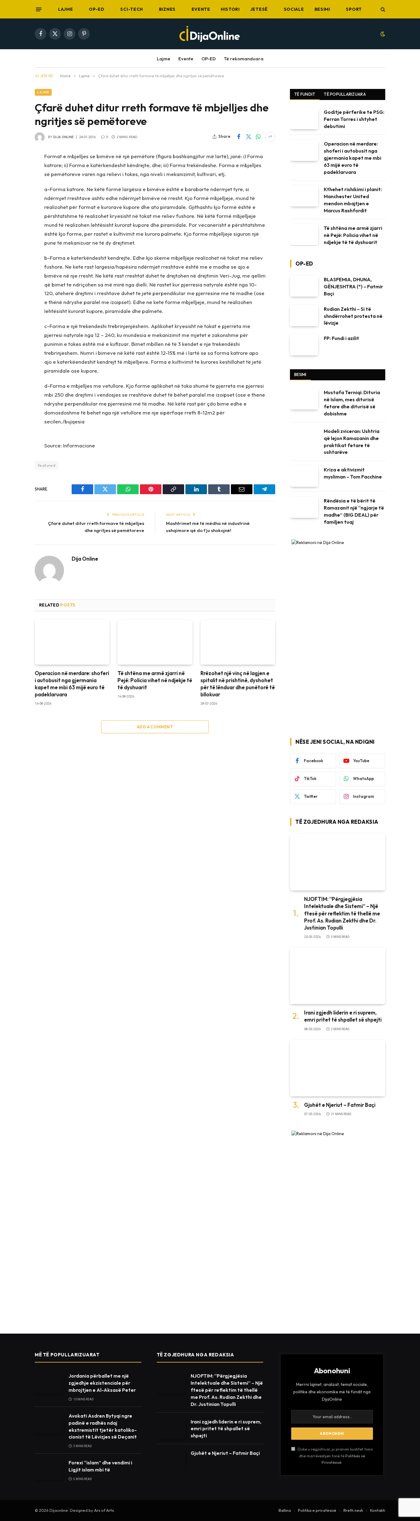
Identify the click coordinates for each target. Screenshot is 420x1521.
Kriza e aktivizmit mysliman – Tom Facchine (353, 473)
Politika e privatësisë (317, 1510)
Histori (230, 9)
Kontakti (377, 1510)
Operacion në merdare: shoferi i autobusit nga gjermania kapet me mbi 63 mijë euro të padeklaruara (72, 684)
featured (46, 465)
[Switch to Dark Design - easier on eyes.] (382, 33)
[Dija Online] (210, 34)
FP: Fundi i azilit (341, 338)
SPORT (354, 9)
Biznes (167, 9)
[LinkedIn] (13, 220)
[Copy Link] (13, 235)
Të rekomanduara (243, 59)
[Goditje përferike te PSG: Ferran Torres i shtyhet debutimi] (304, 118)
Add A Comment (155, 726)
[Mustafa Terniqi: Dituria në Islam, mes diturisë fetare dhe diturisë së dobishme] (304, 399)
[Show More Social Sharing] (270, 137)
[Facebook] (13, 172)
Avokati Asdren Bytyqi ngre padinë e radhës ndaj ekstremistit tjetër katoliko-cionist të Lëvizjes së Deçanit (103, 1426)
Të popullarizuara (345, 94)
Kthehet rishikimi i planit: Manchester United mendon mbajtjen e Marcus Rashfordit (353, 200)
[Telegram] (13, 282)
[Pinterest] (13, 251)
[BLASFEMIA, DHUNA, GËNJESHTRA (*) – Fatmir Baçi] (304, 286)
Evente (201, 9)
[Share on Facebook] (238, 137)
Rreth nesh (353, 1510)
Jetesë (259, 9)
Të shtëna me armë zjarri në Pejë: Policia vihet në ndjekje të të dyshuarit (154, 680)
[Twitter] (13, 188)
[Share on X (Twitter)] (248, 137)
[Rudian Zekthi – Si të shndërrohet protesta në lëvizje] (304, 315)
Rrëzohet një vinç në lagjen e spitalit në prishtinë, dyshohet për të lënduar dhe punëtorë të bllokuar (237, 684)
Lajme (65, 9)
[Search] (382, 9)
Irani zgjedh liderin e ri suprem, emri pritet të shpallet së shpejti (343, 1016)
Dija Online (63, 137)
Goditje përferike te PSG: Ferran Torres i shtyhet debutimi (354, 119)
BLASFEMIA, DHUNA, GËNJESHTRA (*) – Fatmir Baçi (353, 286)
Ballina (285, 1510)
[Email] (13, 267)
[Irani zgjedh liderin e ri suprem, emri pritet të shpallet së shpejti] (337, 975)
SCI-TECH (131, 9)
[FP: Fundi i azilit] (304, 344)
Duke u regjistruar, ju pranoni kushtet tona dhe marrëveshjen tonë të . (335, 1456)
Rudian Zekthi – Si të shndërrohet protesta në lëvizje (353, 316)
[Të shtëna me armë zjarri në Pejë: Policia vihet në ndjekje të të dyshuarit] (154, 642)
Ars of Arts (104, 1510)
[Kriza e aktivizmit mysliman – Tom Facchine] (304, 476)
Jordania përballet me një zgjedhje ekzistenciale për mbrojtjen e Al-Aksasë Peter (102, 1383)
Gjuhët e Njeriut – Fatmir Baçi (339, 1105)
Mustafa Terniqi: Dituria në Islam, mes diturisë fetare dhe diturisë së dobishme (352, 403)
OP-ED (97, 9)
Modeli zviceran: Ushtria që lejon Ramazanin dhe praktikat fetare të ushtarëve (351, 441)
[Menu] (39, 9)
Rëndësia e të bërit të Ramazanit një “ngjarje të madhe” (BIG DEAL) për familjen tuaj (354, 511)
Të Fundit (304, 94)
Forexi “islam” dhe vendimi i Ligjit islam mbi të (100, 1466)
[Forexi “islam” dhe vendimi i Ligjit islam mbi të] (49, 1469)
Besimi (322, 9)
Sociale (294, 9)
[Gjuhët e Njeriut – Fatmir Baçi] (337, 1068)
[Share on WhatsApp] (258, 137)
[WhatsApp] (13, 204)
